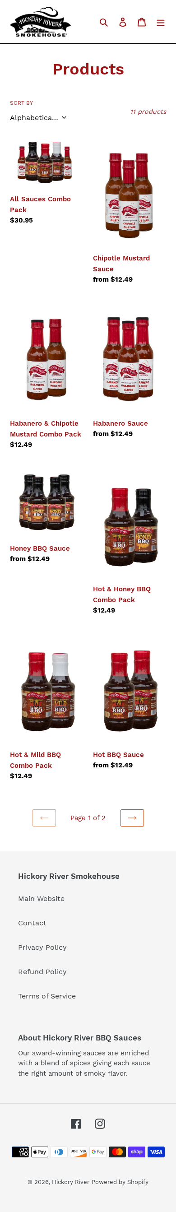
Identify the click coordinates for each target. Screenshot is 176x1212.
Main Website (41, 898)
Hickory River (70, 1182)
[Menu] (160, 22)
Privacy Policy (42, 947)
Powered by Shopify (120, 1182)
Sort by (21, 103)
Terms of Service (47, 996)
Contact (32, 923)
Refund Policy (42, 971)
